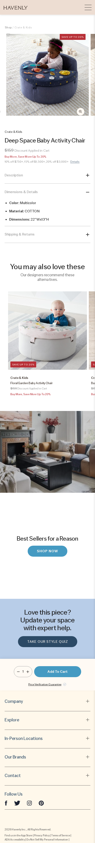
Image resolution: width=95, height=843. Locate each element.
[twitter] (17, 803)
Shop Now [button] (47, 551)
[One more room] (28, 671)
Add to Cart (58, 672)
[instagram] (29, 803)
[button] (15, 7)
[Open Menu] (88, 7)
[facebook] (6, 803)
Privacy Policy (42, 835)
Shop (8, 27)
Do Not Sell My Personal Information (47, 839)
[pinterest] (41, 803)
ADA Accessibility (15, 839)
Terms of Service (60, 835)
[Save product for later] (8, 37)
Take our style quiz (47, 642)
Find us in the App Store (18, 835)
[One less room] (18, 672)
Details (75, 161)
